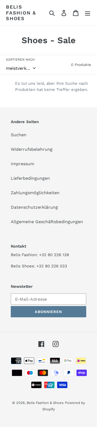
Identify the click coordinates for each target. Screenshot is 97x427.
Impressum (22, 163)
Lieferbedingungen (30, 178)
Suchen (18, 134)
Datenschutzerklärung (34, 207)
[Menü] (87, 13)
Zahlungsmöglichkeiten (35, 192)
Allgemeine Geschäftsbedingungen (47, 221)
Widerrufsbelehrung (32, 149)
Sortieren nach (20, 59)
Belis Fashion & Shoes (21, 12)
